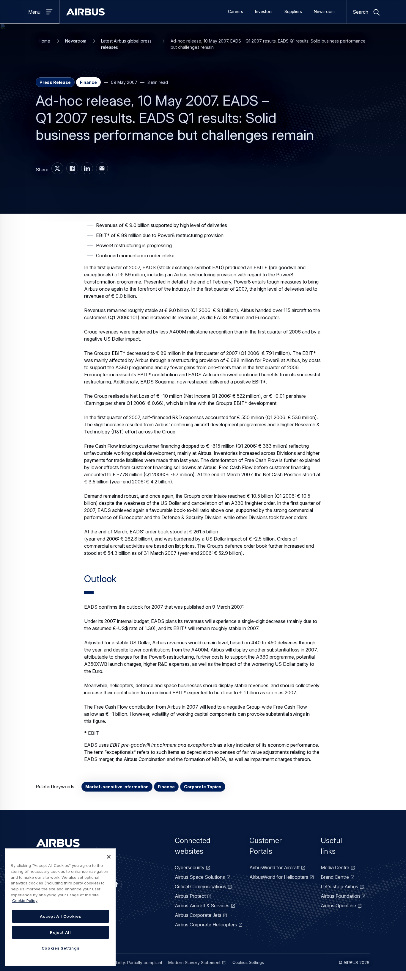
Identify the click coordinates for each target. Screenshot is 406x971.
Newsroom (324, 11)
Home (44, 40)
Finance (166, 786)
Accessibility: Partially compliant (131, 962)
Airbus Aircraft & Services (202, 906)
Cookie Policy (24, 900)
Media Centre (335, 867)
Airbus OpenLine (338, 906)
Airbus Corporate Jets (198, 915)
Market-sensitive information (117, 786)
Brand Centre (335, 877)
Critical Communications (200, 886)
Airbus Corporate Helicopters (206, 925)
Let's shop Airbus (339, 886)
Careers (235, 11)
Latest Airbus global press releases (126, 44)
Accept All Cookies (60, 916)
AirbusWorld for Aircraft (274, 867)
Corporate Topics (202, 786)
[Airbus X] (57, 168)
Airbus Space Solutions (200, 877)
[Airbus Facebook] (72, 168)
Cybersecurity (189, 867)
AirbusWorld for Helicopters (278, 877)
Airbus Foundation (340, 896)
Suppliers (293, 11)
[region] (60, 907)
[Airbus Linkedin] (87, 168)
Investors (264, 11)
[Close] (108, 856)
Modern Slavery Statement (194, 962)
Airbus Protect (190, 896)
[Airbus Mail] (102, 168)
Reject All (60, 932)
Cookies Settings (248, 962)
